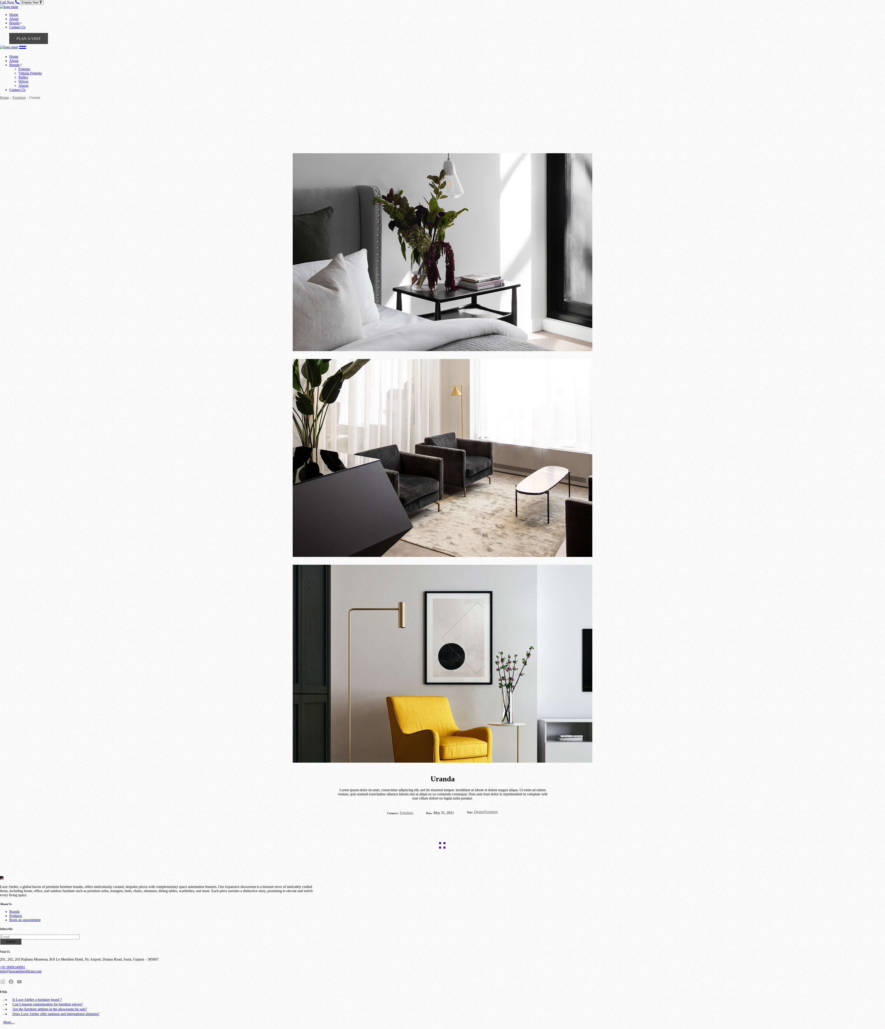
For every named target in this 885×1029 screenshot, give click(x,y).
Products (15, 916)
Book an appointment (25, 920)
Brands (14, 912)
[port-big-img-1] (442, 458)
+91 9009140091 (12, 967)
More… (9, 1022)
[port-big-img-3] (442, 252)
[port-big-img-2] (442, 664)
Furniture (406, 813)
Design (479, 812)
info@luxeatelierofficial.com (20, 971)
